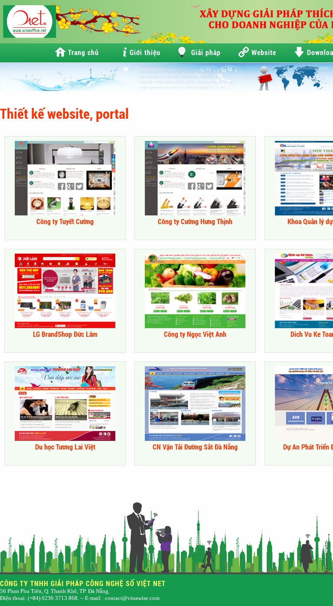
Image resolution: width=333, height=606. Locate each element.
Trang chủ (83, 52)
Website (263, 52)
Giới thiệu (145, 52)
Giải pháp (206, 52)
